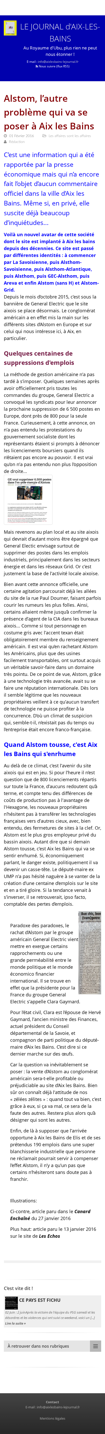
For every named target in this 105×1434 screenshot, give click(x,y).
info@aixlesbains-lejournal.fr (58, 61)
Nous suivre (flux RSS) (54, 66)
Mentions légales (52, 1418)
